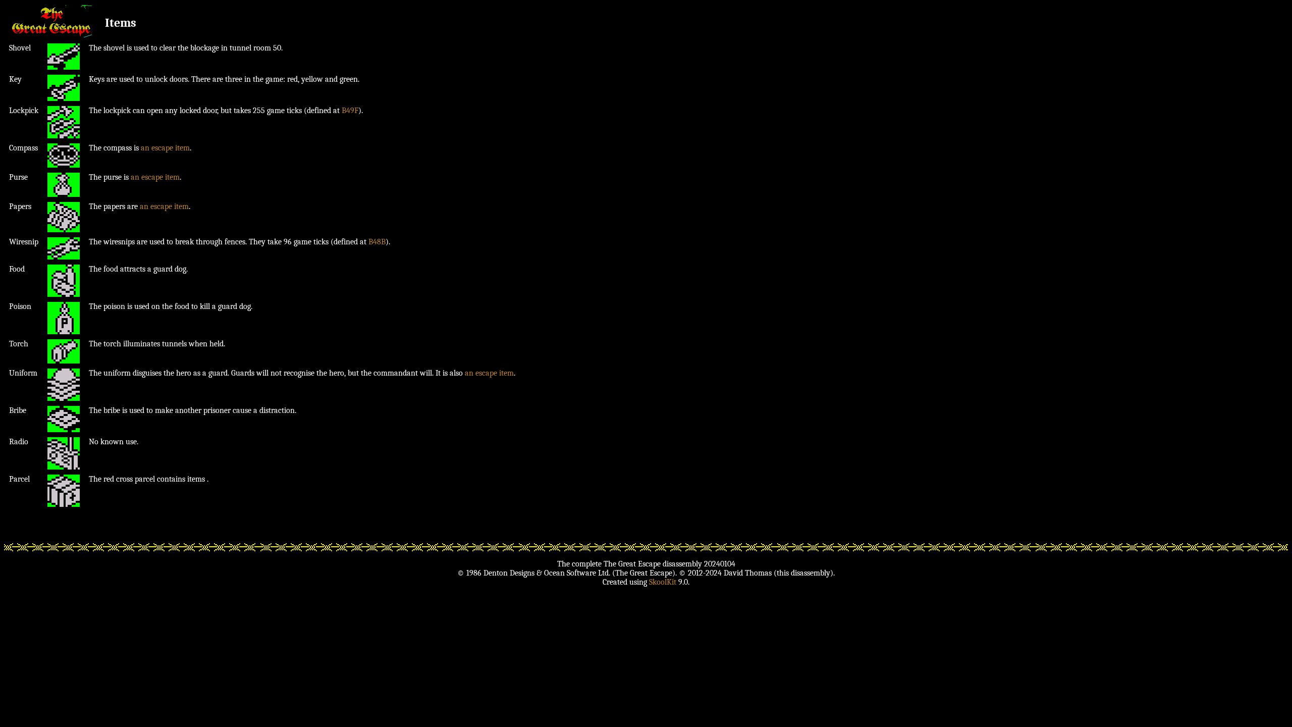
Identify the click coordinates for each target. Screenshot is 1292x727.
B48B (377, 241)
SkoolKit (662, 582)
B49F (350, 110)
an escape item (165, 147)
